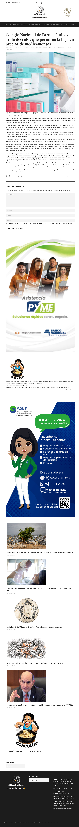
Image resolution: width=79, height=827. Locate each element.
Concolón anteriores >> (68, 390)
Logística (55, 822)
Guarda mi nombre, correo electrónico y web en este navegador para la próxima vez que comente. (39, 223)
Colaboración (9, 47)
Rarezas (50, 822)
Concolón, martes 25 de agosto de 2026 (16, 385)
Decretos (45, 47)
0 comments (71, 176)
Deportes (39, 24)
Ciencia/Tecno (49, 24)
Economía (16, 24)
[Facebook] (36, 3)
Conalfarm (38, 47)
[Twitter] (38, 3)
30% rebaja (26, 47)
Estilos (66, 24)
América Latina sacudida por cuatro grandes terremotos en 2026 (35, 663)
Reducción (9, 49)
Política (8, 24)
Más (72, 24)
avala (32, 47)
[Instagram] (41, 3)
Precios (69, 47)
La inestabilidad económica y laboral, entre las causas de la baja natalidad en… (39, 589)
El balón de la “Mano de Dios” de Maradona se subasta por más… (35, 627)
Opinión (59, 24)
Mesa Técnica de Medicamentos (57, 47)
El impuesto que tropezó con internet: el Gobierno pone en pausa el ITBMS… (40, 705)
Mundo (31, 24)
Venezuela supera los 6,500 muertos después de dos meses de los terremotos (40, 552)
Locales (24, 24)
